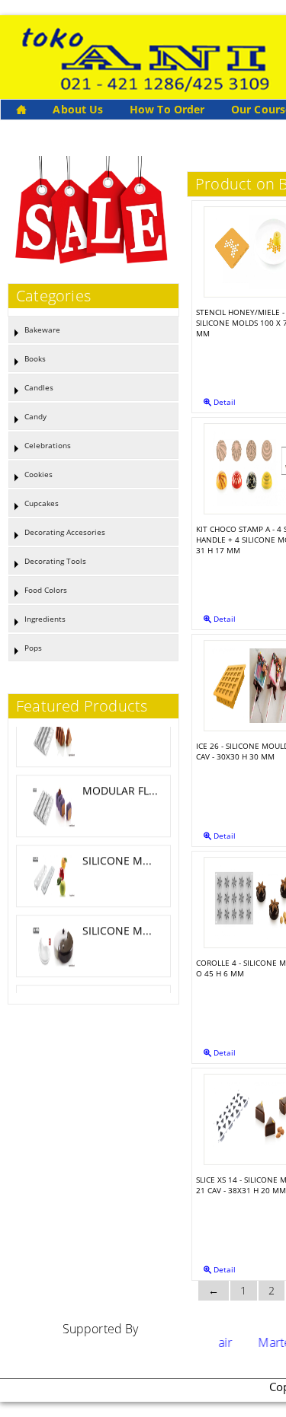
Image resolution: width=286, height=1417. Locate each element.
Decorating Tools (55, 561)
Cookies (38, 474)
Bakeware (42, 329)
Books (35, 358)
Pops (33, 647)
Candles (38, 387)
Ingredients (45, 618)
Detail (223, 401)
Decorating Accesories (64, 532)
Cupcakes (41, 503)
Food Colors (45, 589)
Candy (35, 416)
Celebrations (47, 445)
